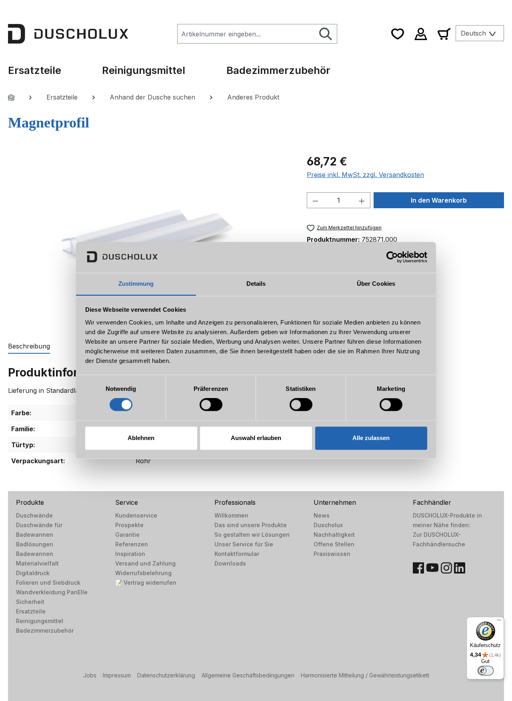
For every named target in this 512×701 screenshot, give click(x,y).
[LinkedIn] (459, 568)
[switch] (211, 404)
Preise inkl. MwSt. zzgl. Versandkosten (365, 175)
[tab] (29, 346)
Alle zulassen (371, 437)
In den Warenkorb (439, 200)
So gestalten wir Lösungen (252, 534)
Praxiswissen (332, 553)
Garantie (127, 534)
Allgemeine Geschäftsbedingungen (248, 675)
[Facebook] (418, 568)
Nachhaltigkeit (334, 534)
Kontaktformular (236, 553)
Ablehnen (141, 437)
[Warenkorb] (444, 34)
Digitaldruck (33, 573)
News (322, 515)
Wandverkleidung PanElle (52, 592)
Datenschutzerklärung (166, 675)
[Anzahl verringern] (315, 200)
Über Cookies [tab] (376, 283)
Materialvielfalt (37, 563)
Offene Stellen (334, 544)
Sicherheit (30, 601)
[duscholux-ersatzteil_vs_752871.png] (149, 239)
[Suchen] (325, 34)
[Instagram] (446, 568)
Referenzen (131, 544)
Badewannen (34, 553)
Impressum (117, 675)
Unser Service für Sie (243, 544)
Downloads (230, 563)
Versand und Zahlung (145, 563)
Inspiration (130, 553)
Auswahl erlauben (256, 437)
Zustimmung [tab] (136, 283)
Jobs (89, 675)
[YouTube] (432, 568)
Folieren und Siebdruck (48, 582)
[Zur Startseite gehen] (68, 33)
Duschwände (34, 515)
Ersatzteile (31, 611)
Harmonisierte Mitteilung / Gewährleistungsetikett (365, 675)
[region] (149, 239)
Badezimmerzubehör (45, 630)
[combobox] (246, 34)
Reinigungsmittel (39, 620)
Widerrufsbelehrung (143, 573)
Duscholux (328, 525)
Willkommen (231, 515)
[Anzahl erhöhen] (362, 200)
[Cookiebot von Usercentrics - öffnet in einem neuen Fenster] (392, 257)
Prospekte (129, 525)
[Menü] (499, 622)
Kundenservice (136, 515)
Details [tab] (256, 283)
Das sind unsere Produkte (250, 525)
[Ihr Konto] (420, 34)
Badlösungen (34, 544)
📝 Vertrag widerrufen (145, 582)
